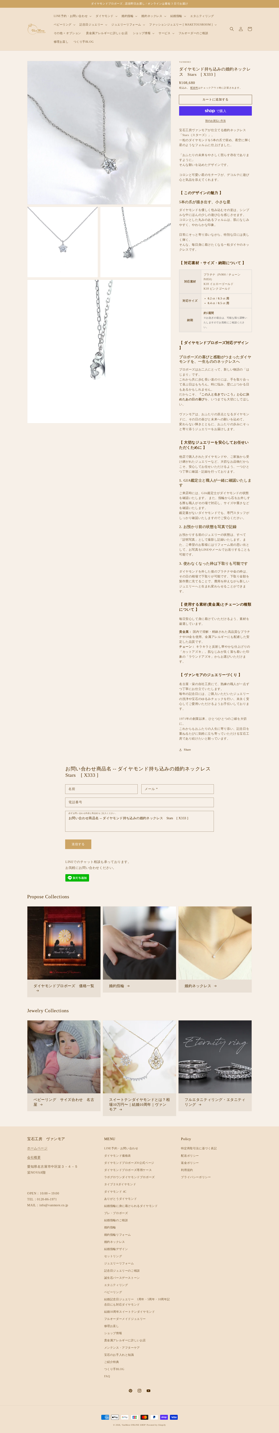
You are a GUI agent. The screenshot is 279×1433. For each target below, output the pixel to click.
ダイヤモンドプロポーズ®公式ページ (129, 1162)
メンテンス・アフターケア (122, 1347)
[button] (231, 29)
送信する (78, 844)
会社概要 (34, 1157)
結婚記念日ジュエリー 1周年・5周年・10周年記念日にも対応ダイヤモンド (137, 1302)
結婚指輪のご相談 (116, 1220)
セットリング (113, 1256)
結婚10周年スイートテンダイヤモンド (129, 1311)
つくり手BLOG (114, 1369)
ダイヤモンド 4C (115, 1191)
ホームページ (37, 1148)
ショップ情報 (113, 1333)
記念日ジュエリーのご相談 (122, 1270)
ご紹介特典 (111, 1362)
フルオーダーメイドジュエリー (125, 1318)
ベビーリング (113, 1292)
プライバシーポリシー (196, 1177)
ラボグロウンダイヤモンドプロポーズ (129, 1177)
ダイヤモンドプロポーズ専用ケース (128, 1170)
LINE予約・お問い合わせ (121, 1148)
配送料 (194, 87)
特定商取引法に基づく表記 (199, 1148)
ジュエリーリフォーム (119, 1263)
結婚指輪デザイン (116, 1249)
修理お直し (111, 1326)
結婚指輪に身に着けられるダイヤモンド (131, 1206)
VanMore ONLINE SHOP (134, 1425)
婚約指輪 (110, 1227)
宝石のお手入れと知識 (119, 1354)
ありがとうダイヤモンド (120, 1198)
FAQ (107, 1376)
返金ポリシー (190, 1162)
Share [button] (187, 749)
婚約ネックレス (114, 1241)
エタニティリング (116, 1285)
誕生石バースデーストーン (122, 1277)
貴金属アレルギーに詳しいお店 (125, 1340)
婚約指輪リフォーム (117, 1234)
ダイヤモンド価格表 (117, 1155)
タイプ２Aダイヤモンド (120, 1184)
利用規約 (187, 1170)
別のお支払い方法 (215, 120)
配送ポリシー (190, 1155)
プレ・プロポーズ (116, 1213)
